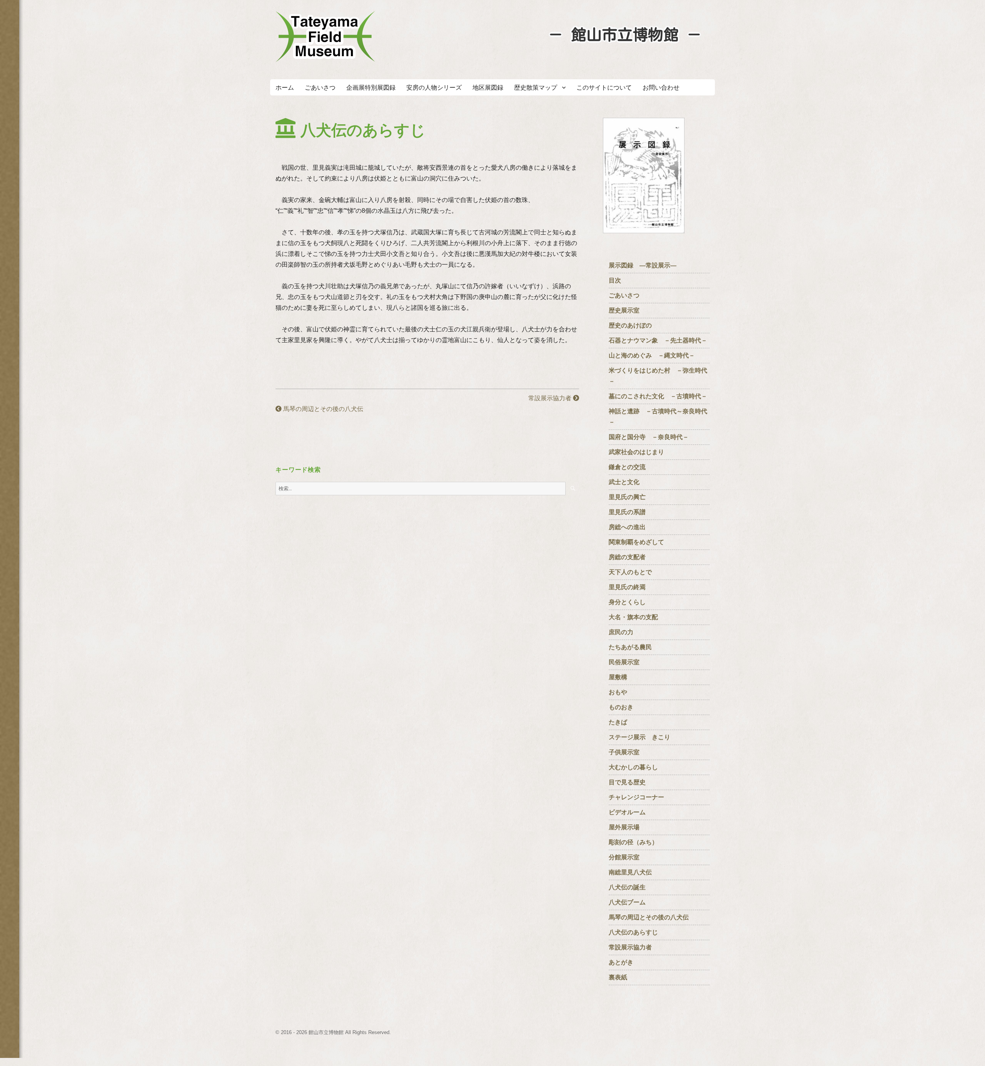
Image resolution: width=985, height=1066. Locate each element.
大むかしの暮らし (633, 767)
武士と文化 (624, 482)
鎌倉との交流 (627, 467)
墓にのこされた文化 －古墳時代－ (658, 396)
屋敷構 (618, 677)
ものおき (621, 707)
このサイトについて (604, 87)
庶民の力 (621, 632)
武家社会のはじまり (636, 452)
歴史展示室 (624, 310)
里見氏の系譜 (627, 512)
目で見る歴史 (630, 782)
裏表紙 (618, 977)
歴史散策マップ (535, 87)
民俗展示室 (624, 662)
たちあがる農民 (630, 647)
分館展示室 (624, 857)
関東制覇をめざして (636, 542)
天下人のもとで (630, 572)
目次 (615, 280)
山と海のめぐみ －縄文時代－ (652, 355)
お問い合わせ (661, 87)
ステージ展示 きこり (639, 737)
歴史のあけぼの (633, 325)
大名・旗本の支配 (633, 617)
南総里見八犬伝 (630, 872)
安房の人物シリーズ (434, 87)
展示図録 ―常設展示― (642, 265)
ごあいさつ (320, 87)
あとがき (621, 962)
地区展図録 (487, 87)
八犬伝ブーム (627, 902)
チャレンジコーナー (639, 797)
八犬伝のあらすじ (633, 932)
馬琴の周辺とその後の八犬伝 (322, 409)
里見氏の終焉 (627, 587)
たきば (618, 722)
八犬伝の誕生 (627, 887)
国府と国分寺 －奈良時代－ (649, 437)
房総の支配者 (627, 557)
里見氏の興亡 (627, 497)
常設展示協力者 (550, 398)
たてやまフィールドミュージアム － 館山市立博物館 (325, 36)
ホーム (284, 87)
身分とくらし (630, 602)
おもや (618, 692)
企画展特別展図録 (371, 87)
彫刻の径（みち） (633, 842)
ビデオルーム (627, 812)
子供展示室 (624, 752)
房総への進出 (627, 527)
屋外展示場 (624, 827)
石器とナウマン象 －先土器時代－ (658, 340)
